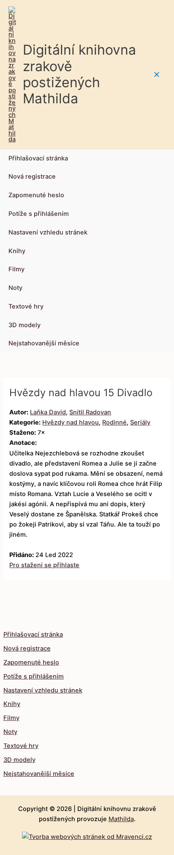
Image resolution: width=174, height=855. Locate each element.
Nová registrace (32, 176)
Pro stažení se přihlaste (44, 565)
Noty (15, 288)
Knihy (16, 251)
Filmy (16, 269)
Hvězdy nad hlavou (70, 422)
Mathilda (121, 819)
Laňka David (48, 412)
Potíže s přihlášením (38, 214)
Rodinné (114, 422)
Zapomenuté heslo (36, 195)
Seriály (140, 422)
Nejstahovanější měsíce (43, 343)
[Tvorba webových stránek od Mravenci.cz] (87, 834)
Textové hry (26, 306)
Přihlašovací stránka (38, 158)
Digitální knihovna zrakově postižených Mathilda (79, 74)
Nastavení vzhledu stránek (47, 232)
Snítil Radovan (90, 412)
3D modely (24, 325)
